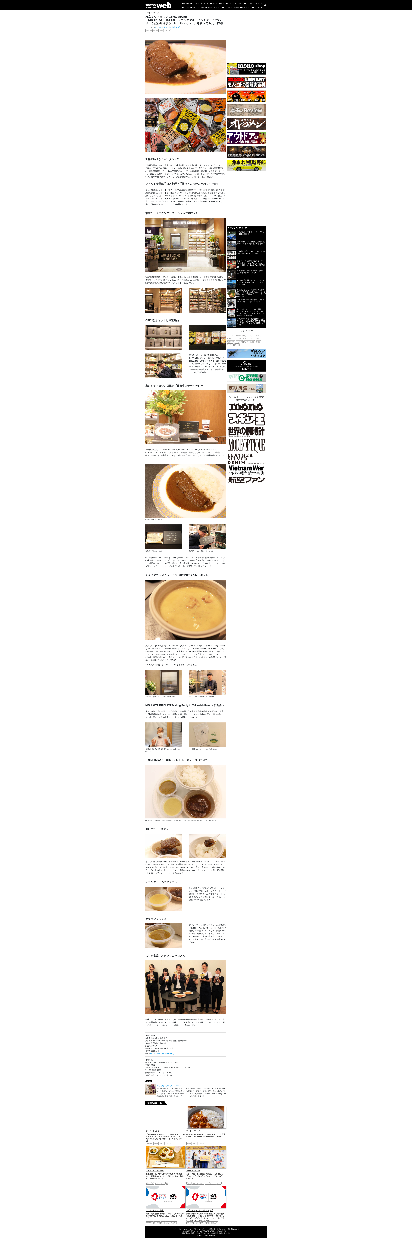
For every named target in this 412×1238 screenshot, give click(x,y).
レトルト (167, 30)
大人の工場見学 (249, 342)
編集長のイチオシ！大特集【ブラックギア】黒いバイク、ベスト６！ (250, 301)
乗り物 (186, 3)
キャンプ (239, 342)
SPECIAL (149, 30)
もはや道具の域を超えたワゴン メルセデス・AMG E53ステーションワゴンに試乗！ (250, 282)
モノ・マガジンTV (239, 338)
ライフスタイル (198, 7)
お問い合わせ (221, 1229)
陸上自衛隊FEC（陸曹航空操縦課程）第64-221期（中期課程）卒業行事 (251, 243)
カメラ (214, 3)
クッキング (257, 335)
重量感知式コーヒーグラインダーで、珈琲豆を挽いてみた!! (249, 272)
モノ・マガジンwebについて (182, 1229)
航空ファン (246, 7)
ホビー (186, 7)
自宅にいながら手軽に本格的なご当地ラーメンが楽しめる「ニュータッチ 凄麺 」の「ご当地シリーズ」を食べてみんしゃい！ (251, 293)
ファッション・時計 (235, 3)
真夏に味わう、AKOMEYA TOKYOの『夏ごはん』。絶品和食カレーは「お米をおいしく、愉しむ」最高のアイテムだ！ (165, 1176)
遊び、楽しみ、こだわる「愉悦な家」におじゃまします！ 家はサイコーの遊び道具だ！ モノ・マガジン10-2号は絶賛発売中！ (251, 312)
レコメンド (251, 338)
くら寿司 (157, 1223)
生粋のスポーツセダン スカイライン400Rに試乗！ (250, 233)
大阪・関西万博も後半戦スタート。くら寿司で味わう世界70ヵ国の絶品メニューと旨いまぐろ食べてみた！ (165, 1216)
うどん (189, 1183)
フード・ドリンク (214, 7)
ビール (229, 338)
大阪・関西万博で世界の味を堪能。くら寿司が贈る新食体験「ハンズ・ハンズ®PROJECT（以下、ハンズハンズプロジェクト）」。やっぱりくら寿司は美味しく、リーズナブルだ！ (205, 1217)
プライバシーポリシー (200, 1229)
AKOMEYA (150, 1183)
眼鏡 (258, 338)
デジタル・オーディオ (200, 3)
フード (161, 30)
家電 (222, 3)
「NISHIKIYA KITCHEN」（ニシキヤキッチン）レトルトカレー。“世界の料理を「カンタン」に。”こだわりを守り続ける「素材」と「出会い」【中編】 (165, 1137)
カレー (155, 30)
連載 (162, 1170)
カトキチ (195, 1183)
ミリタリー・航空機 (231, 7)
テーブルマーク (210, 1183)
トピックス (258, 7)
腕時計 (258, 342)
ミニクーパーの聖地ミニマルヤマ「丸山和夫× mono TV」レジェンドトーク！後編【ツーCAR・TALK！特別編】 (251, 264)
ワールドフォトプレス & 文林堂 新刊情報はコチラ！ (246, 398)
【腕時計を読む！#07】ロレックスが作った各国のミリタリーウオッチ (251, 252)
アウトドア (231, 335)
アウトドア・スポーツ (254, 3)
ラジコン (230, 345)
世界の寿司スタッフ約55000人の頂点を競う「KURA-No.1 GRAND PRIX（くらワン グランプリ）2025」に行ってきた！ (250, 322)
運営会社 (212, 1229)
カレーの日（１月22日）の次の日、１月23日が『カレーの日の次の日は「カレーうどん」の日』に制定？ (205, 1176)
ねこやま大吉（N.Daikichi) (167, 27)
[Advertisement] (246, 35)
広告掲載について (233, 1229)
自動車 (238, 335)
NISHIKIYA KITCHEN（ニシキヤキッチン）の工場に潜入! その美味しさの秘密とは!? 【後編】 (205, 1135)
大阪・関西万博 (171, 1223)
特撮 (243, 335)
